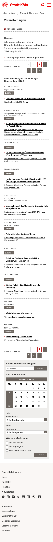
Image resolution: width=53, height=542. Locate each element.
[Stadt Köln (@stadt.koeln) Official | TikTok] (39, 496)
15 (33, 397)
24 (44, 401)
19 (16, 401)
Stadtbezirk (12, 415)
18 (9, 401)
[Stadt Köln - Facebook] (3, 496)
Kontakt (6, 481)
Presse (6, 486)
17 (44, 397)
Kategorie (11, 427)
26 (16, 406)
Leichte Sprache (10, 525)
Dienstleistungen (11, 472)
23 (39, 401)
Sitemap (6, 530)
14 (27, 397)
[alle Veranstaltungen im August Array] (8, 379)
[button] (49, 4)
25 (9, 406)
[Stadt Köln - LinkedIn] (23, 496)
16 (39, 397)
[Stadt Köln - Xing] (18, 496)
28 (27, 406)
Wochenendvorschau (20, 450)
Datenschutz (8, 510)
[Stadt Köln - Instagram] (8, 496)
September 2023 (26, 379)
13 (21, 397)
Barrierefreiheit (9, 515)
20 (21, 401)
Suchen (40, 368)
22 (33, 401)
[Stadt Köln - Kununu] (28, 496)
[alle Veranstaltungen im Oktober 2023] (45, 379)
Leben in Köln (8, 13)
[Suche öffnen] (43, 5)
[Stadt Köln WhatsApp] (34, 496)
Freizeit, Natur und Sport (32, 13)
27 (21, 406)
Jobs (4, 477)
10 (44, 392)
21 (27, 401)
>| (39, 70)
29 (33, 406)
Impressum (7, 506)
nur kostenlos (16, 442)
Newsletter (8, 491)
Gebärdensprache (11, 520)
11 (9, 397)
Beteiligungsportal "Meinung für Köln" (26, 57)
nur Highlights (16, 446)
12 (16, 397)
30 (39, 406)
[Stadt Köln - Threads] (13, 496)
